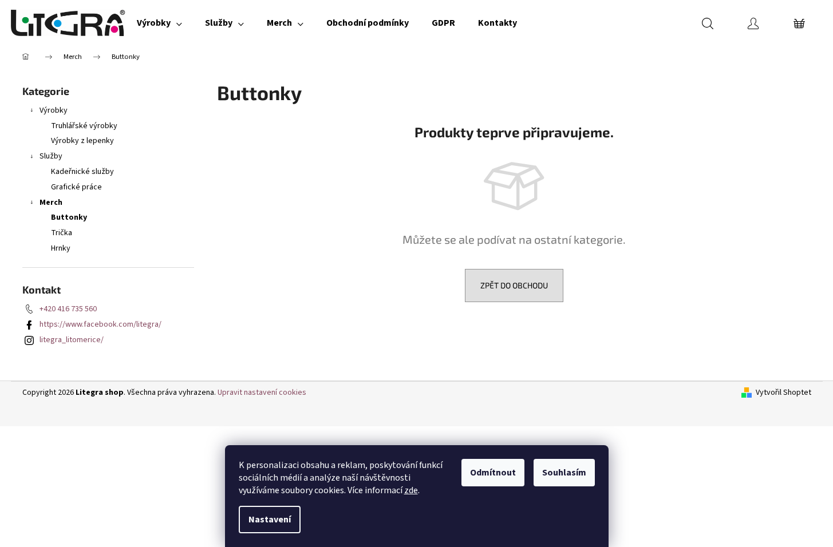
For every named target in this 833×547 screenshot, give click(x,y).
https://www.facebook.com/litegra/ (100, 324)
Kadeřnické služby (82, 171)
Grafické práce (76, 187)
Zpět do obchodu (514, 285)
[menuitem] (159, 23)
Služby (51, 156)
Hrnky (60, 248)
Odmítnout (493, 472)
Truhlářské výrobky (84, 126)
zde (411, 490)
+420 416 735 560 (68, 309)
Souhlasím (564, 472)
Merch (51, 202)
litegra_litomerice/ (72, 340)
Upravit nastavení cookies (262, 392)
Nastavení (269, 519)
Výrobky (54, 110)
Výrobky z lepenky (82, 140)
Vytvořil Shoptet (783, 392)
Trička (61, 233)
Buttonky (69, 217)
